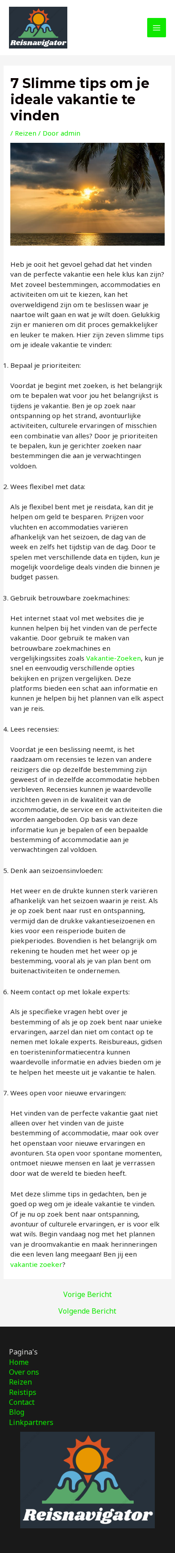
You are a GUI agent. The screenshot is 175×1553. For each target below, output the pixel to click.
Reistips (22, 1392)
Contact (22, 1402)
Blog (16, 1412)
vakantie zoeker (36, 1264)
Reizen (25, 132)
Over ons (24, 1372)
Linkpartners (31, 1422)
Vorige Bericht (87, 1294)
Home (19, 1362)
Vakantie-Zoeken (113, 657)
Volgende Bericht (87, 1311)
